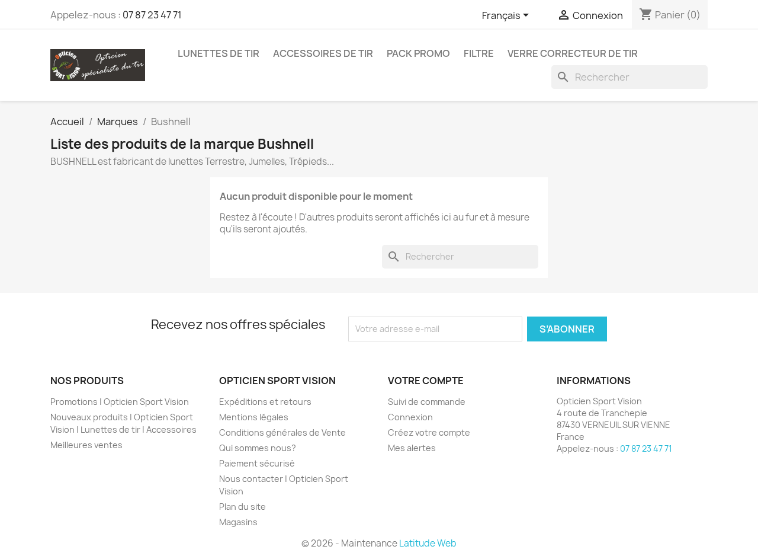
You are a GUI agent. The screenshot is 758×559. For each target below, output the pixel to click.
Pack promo (418, 53)
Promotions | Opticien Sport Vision (119, 401)
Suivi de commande (426, 401)
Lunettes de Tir (218, 53)
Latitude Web (428, 543)
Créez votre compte (429, 432)
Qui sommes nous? (257, 447)
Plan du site (242, 506)
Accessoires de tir (323, 53)
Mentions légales (253, 417)
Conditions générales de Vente (282, 432)
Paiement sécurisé (257, 463)
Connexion (410, 417)
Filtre (479, 53)
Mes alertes (412, 447)
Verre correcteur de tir (573, 53)
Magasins (238, 522)
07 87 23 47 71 (152, 14)
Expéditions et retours (265, 401)
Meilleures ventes (86, 445)
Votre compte (426, 380)
